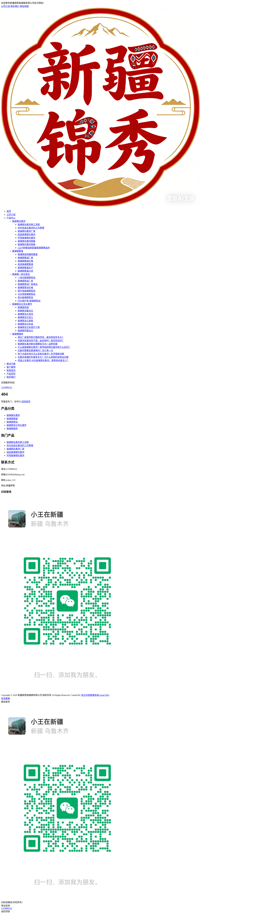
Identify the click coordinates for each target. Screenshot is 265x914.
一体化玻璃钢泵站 (26, 277)
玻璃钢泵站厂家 (25, 281)
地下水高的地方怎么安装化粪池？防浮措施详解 (41, 354)
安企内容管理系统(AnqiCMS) (95, 695)
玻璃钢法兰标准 (25, 324)
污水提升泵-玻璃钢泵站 (29, 301)
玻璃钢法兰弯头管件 (22, 304)
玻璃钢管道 (17, 251)
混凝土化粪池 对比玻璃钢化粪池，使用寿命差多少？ (43, 360)
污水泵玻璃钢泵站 (26, 294)
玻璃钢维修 (17, 334)
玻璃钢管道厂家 (25, 258)
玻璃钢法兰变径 (25, 314)
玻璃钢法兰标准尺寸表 (29, 327)
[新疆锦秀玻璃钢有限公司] (100, 206)
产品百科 (11, 374)
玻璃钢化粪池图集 (26, 241)
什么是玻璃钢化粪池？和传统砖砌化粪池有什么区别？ (44, 347)
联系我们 (14, 6)
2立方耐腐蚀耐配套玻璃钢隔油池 (34, 248)
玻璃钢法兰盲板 (25, 320)
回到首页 (26, 401)
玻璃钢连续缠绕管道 (28, 254)
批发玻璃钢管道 (25, 264)
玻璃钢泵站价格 (25, 287)
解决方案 (11, 364)
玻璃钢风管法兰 (25, 330)
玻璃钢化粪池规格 (26, 244)
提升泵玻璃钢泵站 (26, 291)
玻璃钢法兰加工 (25, 317)
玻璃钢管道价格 (25, 261)
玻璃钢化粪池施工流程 (29, 224)
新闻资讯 (11, 370)
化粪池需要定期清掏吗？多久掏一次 (35, 350)
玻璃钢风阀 (23, 307)
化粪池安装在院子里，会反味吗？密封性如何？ (41, 340)
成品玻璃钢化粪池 (26, 234)
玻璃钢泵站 (12, 422)
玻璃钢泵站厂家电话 (28, 284)
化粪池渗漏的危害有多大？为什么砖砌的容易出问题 (43, 357)
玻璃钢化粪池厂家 (26, 231)
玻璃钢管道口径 (25, 271)
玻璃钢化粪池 (18, 221)
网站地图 (24, 6)
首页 (9, 211)
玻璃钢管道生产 (25, 267)
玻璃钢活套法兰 (25, 311)
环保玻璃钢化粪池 (26, 238)
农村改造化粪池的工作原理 (31, 228)
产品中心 (11, 218)
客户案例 (11, 367)
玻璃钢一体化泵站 (21, 274)
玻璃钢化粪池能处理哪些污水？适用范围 (37, 344)
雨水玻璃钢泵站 (25, 297)
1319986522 (6, 387)
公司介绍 (5, 6)
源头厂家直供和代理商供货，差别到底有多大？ (41, 337)
